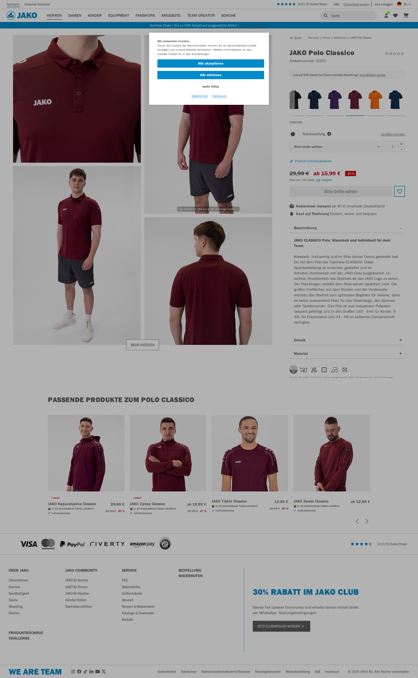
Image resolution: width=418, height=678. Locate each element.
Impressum (219, 96)
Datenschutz (200, 96)
